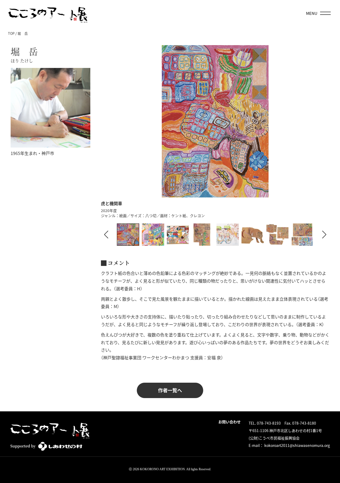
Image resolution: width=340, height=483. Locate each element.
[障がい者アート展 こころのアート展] (48, 13)
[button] (324, 235)
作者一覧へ (170, 390)
